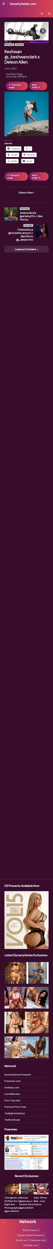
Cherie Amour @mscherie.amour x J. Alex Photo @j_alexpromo (20, 234)
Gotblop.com (11, 1087)
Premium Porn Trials (15, 1106)
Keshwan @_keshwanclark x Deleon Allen (22, 56)
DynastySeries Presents (17, 1074)
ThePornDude (12, 1119)
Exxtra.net (21, 1240)
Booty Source (30, 1230)
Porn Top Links (12, 1100)
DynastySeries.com (23, 3)
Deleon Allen (26, 192)
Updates (19, 44)
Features (9, 44)
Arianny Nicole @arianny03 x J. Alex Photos (31, 216)
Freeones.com (12, 1080)
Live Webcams (12, 1093)
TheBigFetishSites (14, 1113)
